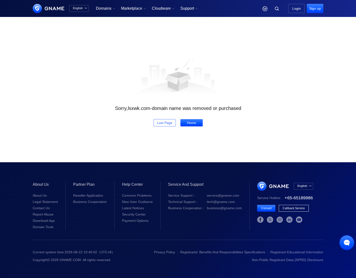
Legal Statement (45, 202)
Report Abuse (43, 214)
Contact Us (41, 208)
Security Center (134, 214)
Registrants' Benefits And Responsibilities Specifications (222, 252)
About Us (40, 195)
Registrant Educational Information (296, 252)
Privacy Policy (164, 252)
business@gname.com (205, 208)
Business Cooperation (90, 202)
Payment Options (135, 221)
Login (296, 8)
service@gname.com (203, 195)
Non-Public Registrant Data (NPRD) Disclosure (287, 260)
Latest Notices (133, 208)
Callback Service (294, 208)
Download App (44, 221)
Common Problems (137, 195)
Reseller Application (88, 195)
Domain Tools (43, 227)
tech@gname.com (201, 202)
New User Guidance (137, 202)
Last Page (164, 123)
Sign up (315, 8)
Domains (105, 8)
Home (191, 123)
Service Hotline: (285, 197)
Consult (266, 208)
